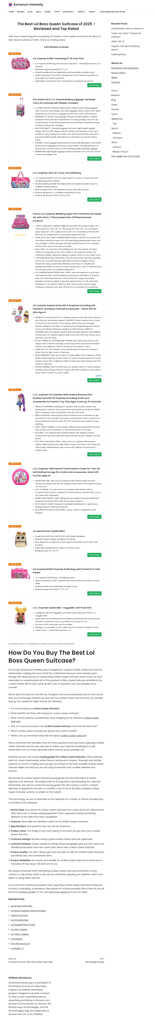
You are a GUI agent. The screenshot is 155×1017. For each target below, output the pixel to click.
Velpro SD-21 (117, 41)
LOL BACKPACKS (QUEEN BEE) (49, 531)
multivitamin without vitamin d (127, 28)
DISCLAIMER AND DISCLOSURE (112, 12)
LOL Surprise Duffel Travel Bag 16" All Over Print (58, 58)
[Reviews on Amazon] (21, 235)
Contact (115, 82)
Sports (114, 128)
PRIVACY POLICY (120, 151)
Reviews (20, 12)
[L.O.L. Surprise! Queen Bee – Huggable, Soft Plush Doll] (20, 615)
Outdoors (117, 137)
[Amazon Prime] (98, 376)
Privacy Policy (118, 72)
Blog (30, 12)
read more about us (59, 892)
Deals (38, 12)
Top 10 (56, 12)
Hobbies (116, 133)
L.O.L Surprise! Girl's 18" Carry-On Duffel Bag (57, 172)
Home (11, 12)
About (114, 77)
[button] (85, 11)
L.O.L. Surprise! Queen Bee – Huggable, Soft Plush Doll (62, 607)
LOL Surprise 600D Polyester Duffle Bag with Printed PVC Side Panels (66, 571)
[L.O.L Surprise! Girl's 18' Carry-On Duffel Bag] (20, 179)
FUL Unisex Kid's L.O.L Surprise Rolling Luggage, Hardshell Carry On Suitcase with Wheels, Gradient (64, 101)
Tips (114, 123)
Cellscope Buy (118, 54)
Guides (47, 12)
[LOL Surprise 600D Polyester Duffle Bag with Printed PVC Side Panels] (20, 573)
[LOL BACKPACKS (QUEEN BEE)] (20, 539)
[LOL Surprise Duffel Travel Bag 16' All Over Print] (20, 63)
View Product (94, 85)
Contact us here (26, 892)
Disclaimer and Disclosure (124, 68)
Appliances (117, 118)
